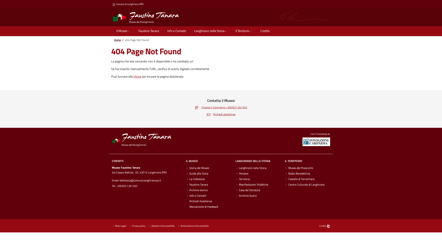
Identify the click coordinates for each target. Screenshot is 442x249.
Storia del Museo (199, 168)
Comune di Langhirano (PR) (129, 4)
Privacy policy (138, 226)
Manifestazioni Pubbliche (253, 184)
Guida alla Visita (198, 173)
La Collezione (197, 179)
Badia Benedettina (299, 173)
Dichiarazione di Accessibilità (194, 226)
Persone (243, 173)
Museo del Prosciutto (300, 168)
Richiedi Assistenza (200, 201)
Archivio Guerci (247, 195)
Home (117, 40)
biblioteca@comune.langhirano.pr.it (140, 180)
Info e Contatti (197, 195)
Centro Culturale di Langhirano (306, 184)
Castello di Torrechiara (301, 179)
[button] (123, 31)
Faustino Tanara (198, 184)
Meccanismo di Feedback (203, 207)
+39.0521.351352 (127, 186)
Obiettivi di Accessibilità (163, 226)
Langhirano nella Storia (252, 168)
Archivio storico (198, 190)
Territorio (244, 179)
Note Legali (120, 226)
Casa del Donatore (249, 190)
